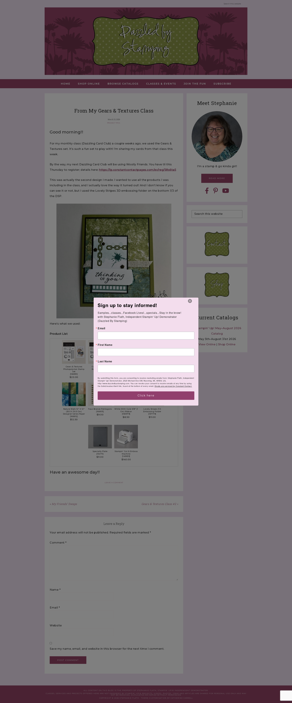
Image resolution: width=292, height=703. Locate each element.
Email (101, 328)
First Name (105, 344)
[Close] (189, 301)
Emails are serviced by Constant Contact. (173, 386)
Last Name (105, 361)
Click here (146, 395)
